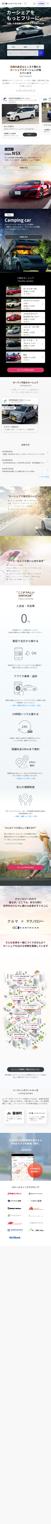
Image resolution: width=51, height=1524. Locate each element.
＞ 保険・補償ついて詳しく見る (25, 816)
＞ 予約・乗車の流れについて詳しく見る (25, 705)
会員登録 (41, 3)
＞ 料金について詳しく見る (25, 778)
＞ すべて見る (44, 477)
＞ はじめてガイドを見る (13, 843)
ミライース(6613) (11, 426)
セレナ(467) (9, 126)
